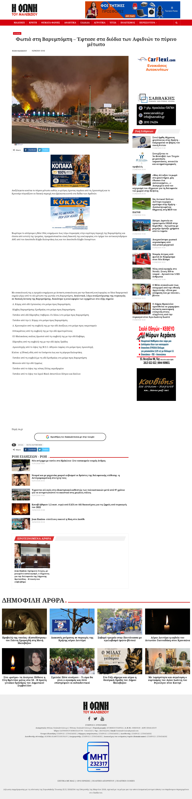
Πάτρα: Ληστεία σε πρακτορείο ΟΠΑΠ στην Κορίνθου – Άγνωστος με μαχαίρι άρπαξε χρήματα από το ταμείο (165, 226)
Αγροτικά (99, 22)
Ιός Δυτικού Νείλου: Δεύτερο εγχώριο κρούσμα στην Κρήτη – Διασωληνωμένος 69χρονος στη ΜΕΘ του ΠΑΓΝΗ (154, 206)
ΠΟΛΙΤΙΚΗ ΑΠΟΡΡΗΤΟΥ (103, 780)
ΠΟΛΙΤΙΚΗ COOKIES (125, 780)
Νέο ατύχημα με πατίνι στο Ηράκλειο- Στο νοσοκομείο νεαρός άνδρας (69, 460)
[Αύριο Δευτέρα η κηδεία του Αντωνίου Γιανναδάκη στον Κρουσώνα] (167, 622)
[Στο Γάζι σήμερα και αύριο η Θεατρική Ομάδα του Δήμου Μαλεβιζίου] (119, 661)
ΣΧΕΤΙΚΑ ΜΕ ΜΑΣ (66, 780)
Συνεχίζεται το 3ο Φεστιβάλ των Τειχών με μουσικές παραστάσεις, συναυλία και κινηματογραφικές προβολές (155, 160)
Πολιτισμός (128, 22)
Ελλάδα (85, 22)
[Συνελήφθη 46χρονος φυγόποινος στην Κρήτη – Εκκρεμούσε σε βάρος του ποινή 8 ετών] (141, 142)
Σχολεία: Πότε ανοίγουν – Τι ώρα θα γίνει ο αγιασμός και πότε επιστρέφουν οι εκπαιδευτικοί (72, 680)
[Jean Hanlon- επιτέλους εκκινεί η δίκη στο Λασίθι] (21, 524)
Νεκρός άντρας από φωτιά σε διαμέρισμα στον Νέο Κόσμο (163, 257)
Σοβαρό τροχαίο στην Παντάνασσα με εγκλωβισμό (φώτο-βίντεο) (120, 639)
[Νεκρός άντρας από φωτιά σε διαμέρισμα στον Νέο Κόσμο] (141, 259)
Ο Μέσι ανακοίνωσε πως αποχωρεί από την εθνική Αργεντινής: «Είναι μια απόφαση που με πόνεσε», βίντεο (166, 290)
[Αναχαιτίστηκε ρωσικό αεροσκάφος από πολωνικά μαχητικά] (141, 244)
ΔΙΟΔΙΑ (20, 445)
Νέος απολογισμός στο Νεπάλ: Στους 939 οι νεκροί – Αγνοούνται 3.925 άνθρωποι (166, 272)
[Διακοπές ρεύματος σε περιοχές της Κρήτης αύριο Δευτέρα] (72, 622)
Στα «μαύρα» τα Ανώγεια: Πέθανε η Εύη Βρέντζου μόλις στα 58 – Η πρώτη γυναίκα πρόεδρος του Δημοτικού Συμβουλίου (24, 681)
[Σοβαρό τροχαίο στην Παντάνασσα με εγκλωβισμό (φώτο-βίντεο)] (119, 622)
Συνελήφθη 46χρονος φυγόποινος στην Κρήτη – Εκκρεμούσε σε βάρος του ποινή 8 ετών (166, 141)
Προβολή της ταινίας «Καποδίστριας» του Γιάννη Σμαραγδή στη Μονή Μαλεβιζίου (24, 640)
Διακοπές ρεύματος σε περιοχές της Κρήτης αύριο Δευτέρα (72, 639)
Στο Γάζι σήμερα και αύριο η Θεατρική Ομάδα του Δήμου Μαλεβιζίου (119, 680)
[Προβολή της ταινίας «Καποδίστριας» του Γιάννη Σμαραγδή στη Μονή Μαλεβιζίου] (24, 622)
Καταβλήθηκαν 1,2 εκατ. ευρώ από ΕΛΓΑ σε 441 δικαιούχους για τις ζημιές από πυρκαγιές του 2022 (79, 506)
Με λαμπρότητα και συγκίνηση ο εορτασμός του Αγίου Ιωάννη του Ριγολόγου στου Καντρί (167, 680)
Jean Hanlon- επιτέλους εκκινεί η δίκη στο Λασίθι (58, 519)
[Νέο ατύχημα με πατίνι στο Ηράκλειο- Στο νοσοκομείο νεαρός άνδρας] (21, 465)
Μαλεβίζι (19, 22)
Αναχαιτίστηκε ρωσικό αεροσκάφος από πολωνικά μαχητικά (164, 242)
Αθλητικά (70, 22)
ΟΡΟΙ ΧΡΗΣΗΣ (83, 780)
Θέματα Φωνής (50, 22)
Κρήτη (33, 22)
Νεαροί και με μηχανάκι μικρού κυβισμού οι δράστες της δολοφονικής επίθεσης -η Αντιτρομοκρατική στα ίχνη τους (76, 476)
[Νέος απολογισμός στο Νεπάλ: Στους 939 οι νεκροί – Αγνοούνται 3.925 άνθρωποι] (141, 273)
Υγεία (113, 22)
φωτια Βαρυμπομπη (34, 445)
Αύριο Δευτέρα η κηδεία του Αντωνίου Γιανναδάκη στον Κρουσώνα (167, 639)
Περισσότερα (147, 22)
